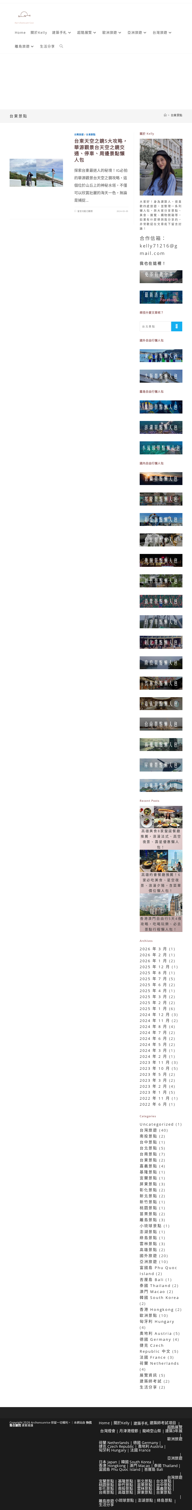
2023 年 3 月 (153, 1080)
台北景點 (149, 1148)
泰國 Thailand (155, 1285)
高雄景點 (149, 1249)
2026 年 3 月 (153, 948)
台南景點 (149, 1154)
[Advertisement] (96, 81)
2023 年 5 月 (153, 1074)
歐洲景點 (149, 1315)
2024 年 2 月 (153, 1056)
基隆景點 (149, 1172)
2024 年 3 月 (153, 1050)
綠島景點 (149, 1237)
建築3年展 (173, 1430)
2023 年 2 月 (153, 1086)
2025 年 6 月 (153, 984)
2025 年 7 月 (153, 978)
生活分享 (149, 1387)
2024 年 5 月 (153, 1044)
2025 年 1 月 (153, 1008)
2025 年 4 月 (153, 990)
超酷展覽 (174, 1427)
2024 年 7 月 (153, 1032)
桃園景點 (149, 1207)
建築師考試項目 (163, 1422)
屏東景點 (149, 1184)
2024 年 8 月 (153, 1026)
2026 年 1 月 (153, 960)
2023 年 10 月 (155, 1068)
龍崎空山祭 (151, 1430)
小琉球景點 (151, 1225)
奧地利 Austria (156, 1333)
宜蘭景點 (149, 1178)
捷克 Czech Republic (116, 1446)
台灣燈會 (107, 1430)
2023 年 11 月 (155, 1062)
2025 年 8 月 (153, 972)
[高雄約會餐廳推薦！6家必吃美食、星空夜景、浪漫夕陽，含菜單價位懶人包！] (161, 861)
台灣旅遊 (79, 134)
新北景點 (149, 1195)
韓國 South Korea (159, 1297)
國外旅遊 (149, 1255)
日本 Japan (108, 1461)
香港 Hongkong (157, 1309)
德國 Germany (155, 1339)
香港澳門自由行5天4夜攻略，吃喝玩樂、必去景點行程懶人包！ (161, 924)
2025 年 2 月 (153, 1002)
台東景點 (176, 115)
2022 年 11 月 (155, 1098)
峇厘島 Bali (152, 1279)
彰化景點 (149, 1189)
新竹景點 (149, 1201)
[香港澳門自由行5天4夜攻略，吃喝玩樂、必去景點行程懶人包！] (161, 904)
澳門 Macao (152, 1291)
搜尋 (177, 326)
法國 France (153, 1357)
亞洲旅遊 (149, 1261)
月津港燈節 (128, 1430)
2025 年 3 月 (153, 996)
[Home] (165, 115)
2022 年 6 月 (153, 1104)
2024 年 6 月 (153, 1038)
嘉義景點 (149, 1166)
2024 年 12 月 (155, 1014)
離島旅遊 (106, 1500)
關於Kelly (121, 1422)
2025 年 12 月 (155, 966)
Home (104, 1422)
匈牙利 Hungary (157, 1321)
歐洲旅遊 (174, 1438)
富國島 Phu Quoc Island (119, 1469)
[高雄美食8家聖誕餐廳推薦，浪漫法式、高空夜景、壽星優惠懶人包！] (161, 817)
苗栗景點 (149, 1213)
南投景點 (149, 1136)
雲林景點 (149, 1243)
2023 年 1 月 (153, 1092)
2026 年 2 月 (153, 954)
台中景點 (149, 1142)
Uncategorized (157, 1124)
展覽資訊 (149, 1375)
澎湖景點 (149, 1231)
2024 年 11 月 (155, 1020)
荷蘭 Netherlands (159, 1363)
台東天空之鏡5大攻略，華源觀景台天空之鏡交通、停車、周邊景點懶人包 (101, 150)
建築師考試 (151, 1381)
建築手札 (141, 1423)
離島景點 (149, 1219)
